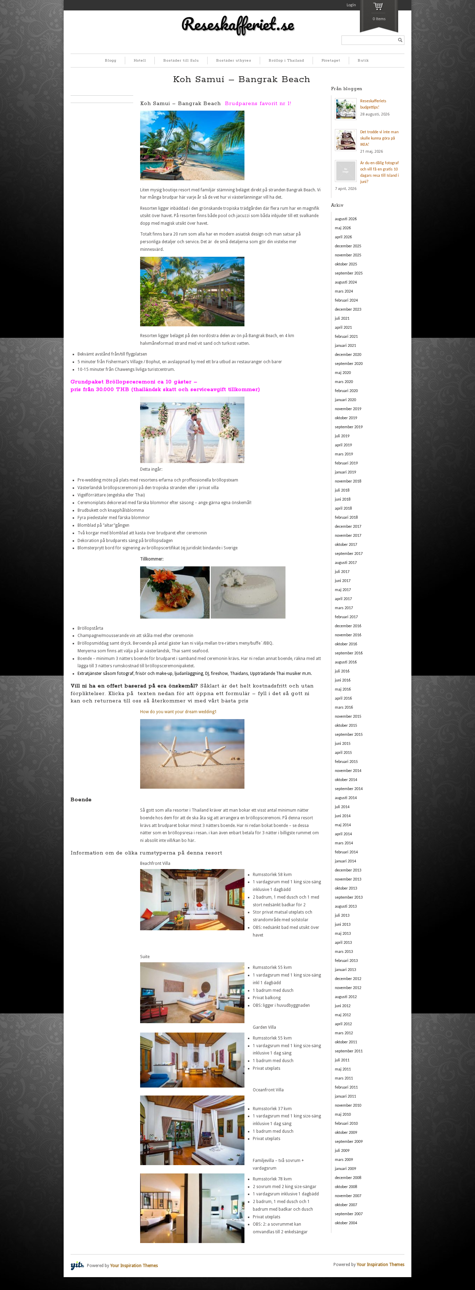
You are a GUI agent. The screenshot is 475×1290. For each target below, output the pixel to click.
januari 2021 (345, 346)
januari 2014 (345, 861)
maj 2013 (343, 934)
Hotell (140, 60)
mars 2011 (344, 1078)
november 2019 (348, 409)
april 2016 (343, 698)
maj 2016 (343, 689)
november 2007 (348, 1196)
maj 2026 (343, 228)
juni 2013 (343, 925)
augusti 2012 (346, 997)
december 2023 (348, 310)
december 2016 (348, 626)
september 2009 (349, 1142)
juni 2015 (343, 744)
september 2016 (349, 653)
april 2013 (343, 943)
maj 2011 (343, 1069)
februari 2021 (346, 337)
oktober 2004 (346, 1223)
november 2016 (348, 635)
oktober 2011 (346, 1042)
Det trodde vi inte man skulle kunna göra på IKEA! (379, 138)
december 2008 (348, 1178)
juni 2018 (343, 499)
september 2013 (349, 897)
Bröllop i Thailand (286, 60)
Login (351, 5)
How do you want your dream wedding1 (178, 711)
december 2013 (348, 870)
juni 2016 (343, 680)
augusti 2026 (346, 219)
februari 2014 (346, 852)
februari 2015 (346, 762)
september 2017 (349, 554)
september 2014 (349, 789)
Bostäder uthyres (233, 60)
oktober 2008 (346, 1187)
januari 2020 (345, 400)
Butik (363, 60)
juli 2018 (342, 490)
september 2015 (349, 735)
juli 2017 (342, 572)
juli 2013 (342, 916)
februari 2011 (346, 1087)
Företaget (331, 60)
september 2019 (349, 427)
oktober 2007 (346, 1205)
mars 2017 (344, 608)
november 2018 (348, 481)
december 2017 (348, 527)
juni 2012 (343, 1006)
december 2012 (348, 979)
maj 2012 (343, 1015)
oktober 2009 (346, 1133)
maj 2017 (343, 590)
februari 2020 (346, 391)
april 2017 (343, 599)
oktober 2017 (346, 545)
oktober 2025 (346, 264)
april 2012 (343, 1024)
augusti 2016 (346, 662)
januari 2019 (345, 472)
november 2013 (348, 879)
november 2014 (348, 771)
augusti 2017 (346, 563)
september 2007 (349, 1214)
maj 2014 (343, 825)
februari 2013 (346, 961)
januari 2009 (345, 1169)
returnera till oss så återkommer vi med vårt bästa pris (172, 701)
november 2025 (348, 255)
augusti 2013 (346, 907)
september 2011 (349, 1051)
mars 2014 (344, 843)
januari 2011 (345, 1096)
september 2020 (349, 364)
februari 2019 (346, 463)
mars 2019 (344, 454)
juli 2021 (342, 319)
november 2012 (348, 988)
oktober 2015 (346, 726)
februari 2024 (346, 300)
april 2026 (343, 237)
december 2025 (348, 246)
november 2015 (348, 717)
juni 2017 (343, 581)
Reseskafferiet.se (237, 23)
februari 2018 (346, 518)
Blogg (110, 60)
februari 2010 (346, 1124)
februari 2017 (346, 617)
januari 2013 (345, 970)
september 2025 (349, 273)
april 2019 (343, 445)
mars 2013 (344, 952)
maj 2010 (343, 1115)
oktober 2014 (346, 780)
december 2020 (348, 355)
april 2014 (343, 834)
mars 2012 (344, 1033)
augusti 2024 (346, 282)
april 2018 (343, 509)
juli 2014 (342, 807)
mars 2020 (344, 382)
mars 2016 (344, 708)
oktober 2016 (346, 644)
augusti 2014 (346, 798)
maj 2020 (343, 373)
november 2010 (348, 1106)
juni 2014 (343, 816)
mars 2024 (344, 291)
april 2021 (343, 328)
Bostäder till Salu (181, 60)
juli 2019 (342, 436)
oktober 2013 (346, 888)
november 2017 (348, 536)
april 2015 (343, 753)
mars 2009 (344, 1160)
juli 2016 (342, 671)
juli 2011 (342, 1060)
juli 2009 (342, 1151)
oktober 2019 (346, 418)
